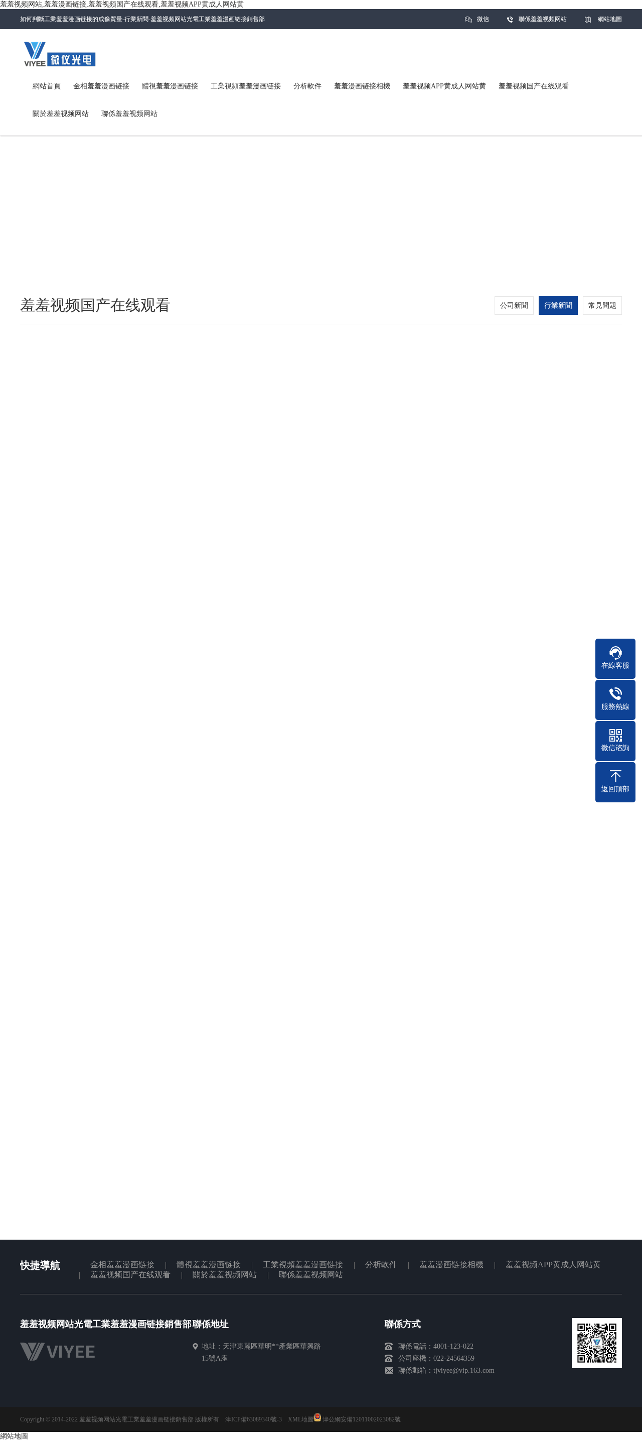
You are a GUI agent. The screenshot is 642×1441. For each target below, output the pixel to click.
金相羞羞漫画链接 (122, 1264)
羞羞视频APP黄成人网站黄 (553, 1264)
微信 (483, 19)
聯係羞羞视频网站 (543, 19)
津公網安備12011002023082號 (361, 1419)
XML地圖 (300, 1419)
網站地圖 (610, 19)
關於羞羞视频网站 (225, 1274)
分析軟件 (381, 1264)
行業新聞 (558, 305)
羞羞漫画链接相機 (451, 1264)
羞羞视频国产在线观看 (130, 1274)
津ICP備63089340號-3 (253, 1419)
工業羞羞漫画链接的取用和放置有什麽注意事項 (540, 1229)
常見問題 (602, 305)
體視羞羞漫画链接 (209, 1264)
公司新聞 (514, 305)
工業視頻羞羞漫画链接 (303, 1264)
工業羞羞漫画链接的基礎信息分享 (109, 1229)
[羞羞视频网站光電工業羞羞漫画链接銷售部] (62, 1363)
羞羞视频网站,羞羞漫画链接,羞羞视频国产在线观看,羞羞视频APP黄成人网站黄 (122, 4)
